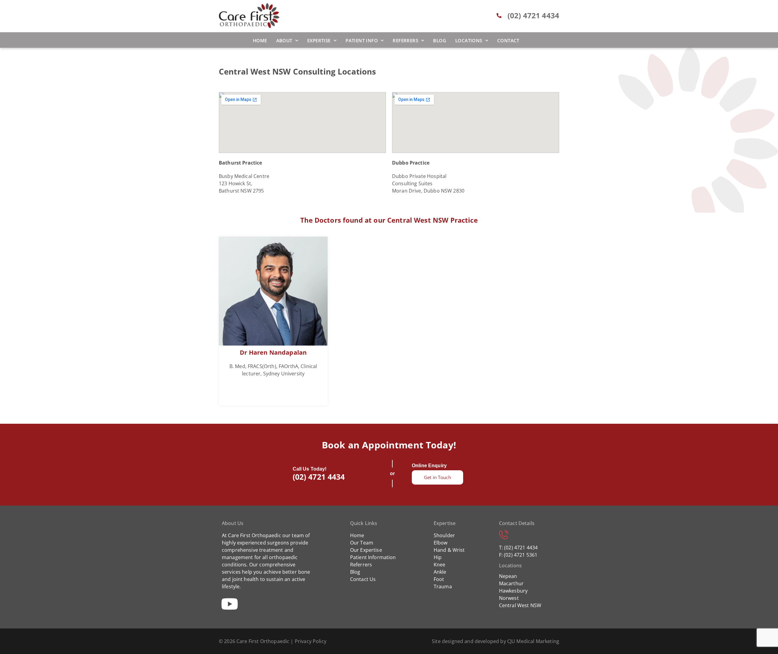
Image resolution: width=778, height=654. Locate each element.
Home (260, 40)
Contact (508, 40)
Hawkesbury (513, 590)
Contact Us (363, 579)
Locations (468, 40)
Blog (439, 40)
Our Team (361, 542)
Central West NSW (520, 605)
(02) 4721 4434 (319, 476)
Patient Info (362, 40)
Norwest (509, 598)
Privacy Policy (310, 641)
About (284, 40)
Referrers (405, 40)
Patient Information (373, 557)
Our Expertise (366, 550)
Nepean (508, 576)
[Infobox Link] (273, 321)
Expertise (319, 40)
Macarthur (511, 583)
